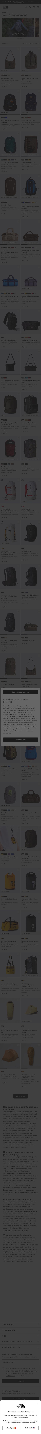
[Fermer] (37, 1404)
